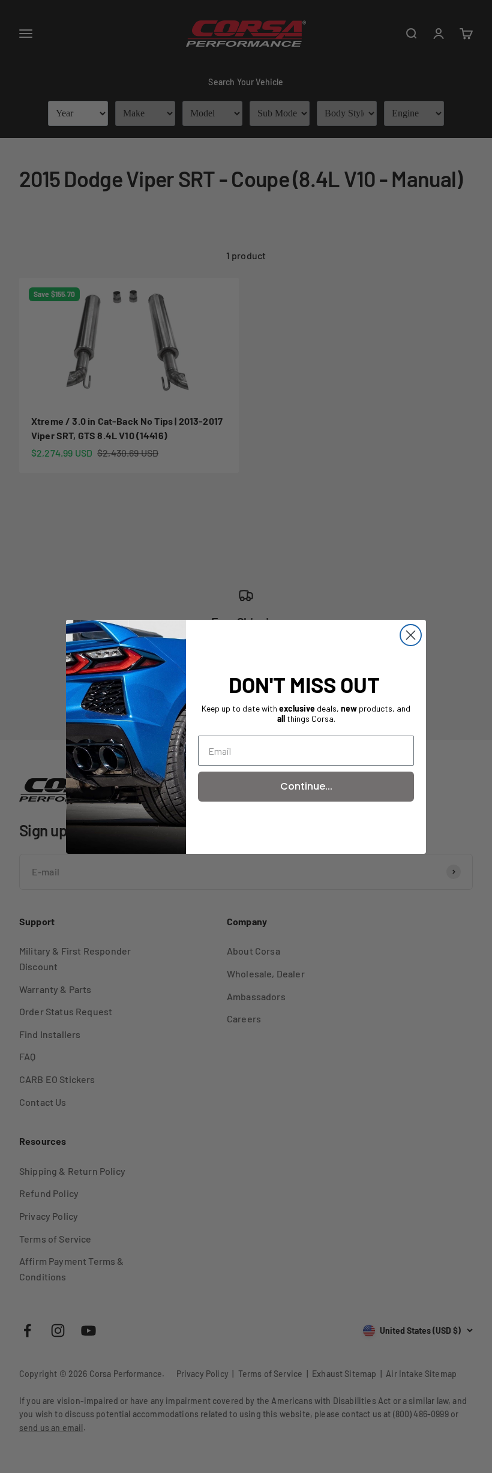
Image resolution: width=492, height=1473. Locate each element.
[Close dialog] (410, 635)
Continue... (306, 786)
